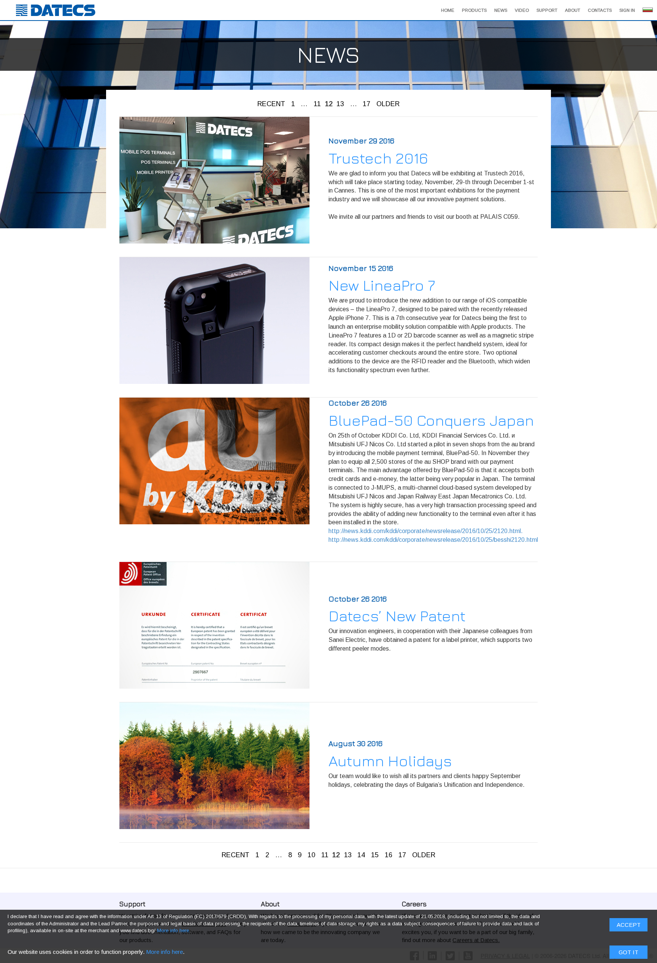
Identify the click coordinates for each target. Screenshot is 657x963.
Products (474, 10)
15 (375, 855)
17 (366, 104)
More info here (164, 952)
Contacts (600, 10)
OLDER (388, 104)
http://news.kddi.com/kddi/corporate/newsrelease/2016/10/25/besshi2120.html (433, 539)
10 (311, 855)
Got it (628, 952)
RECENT (271, 104)
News (500, 10)
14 (361, 855)
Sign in (627, 10)
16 (388, 855)
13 (340, 104)
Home (447, 10)
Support (546, 10)
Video (522, 10)
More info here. (173, 930)
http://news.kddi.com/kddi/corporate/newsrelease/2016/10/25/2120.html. (425, 531)
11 (317, 104)
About (572, 10)
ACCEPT (629, 925)
